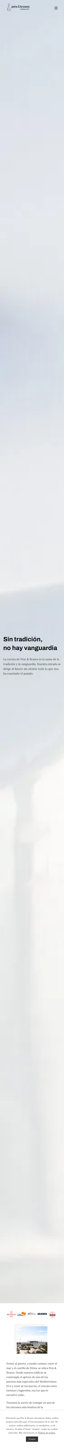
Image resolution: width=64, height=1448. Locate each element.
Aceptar (32, 1439)
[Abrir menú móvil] (56, 8)
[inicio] (18, 8)
